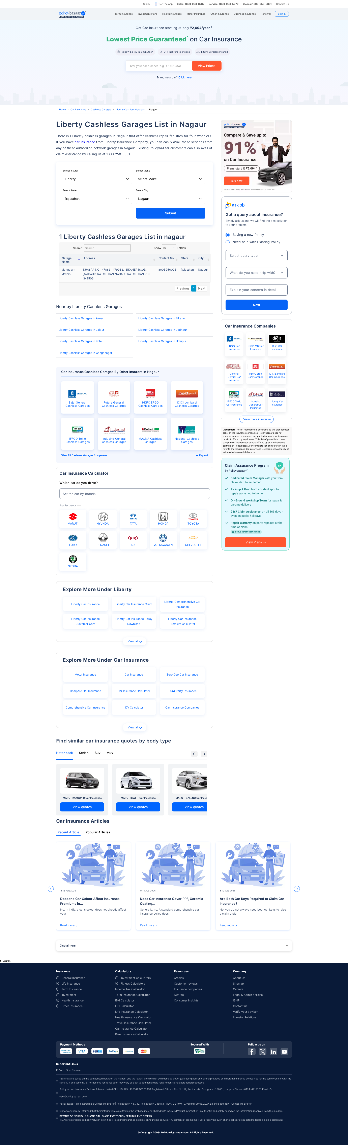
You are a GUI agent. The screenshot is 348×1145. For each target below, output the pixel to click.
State (184, 258)
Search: (78, 248)
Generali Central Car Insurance (234, 377)
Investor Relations (244, 1017)
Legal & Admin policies (248, 994)
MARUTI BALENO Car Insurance (194, 797)
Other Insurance (72, 1006)
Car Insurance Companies (182, 707)
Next (201, 288)
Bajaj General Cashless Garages (77, 404)
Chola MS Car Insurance (255, 347)
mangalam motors (68, 272)
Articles (179, 978)
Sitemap (238, 983)
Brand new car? (174, 77)
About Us (239, 978)
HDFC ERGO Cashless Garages (150, 404)
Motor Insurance (85, 674)
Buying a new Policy (248, 235)
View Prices (206, 66)
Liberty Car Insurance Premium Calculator (182, 621)
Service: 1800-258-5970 (223, 3)
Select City (142, 190)
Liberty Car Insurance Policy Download (133, 621)
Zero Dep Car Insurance (182, 674)
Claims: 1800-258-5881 (257, 3)
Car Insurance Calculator (134, 691)
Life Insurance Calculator (131, 1011)
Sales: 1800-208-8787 (190, 3)
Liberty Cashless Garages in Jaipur (81, 329)
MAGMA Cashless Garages (150, 440)
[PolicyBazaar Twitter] (262, 1051)
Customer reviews (186, 983)
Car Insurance (78, 109)
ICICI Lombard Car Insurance (277, 375)
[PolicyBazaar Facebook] (252, 1051)
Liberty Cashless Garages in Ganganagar (85, 352)
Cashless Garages (101, 109)
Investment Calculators (135, 978)
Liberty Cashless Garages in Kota (80, 341)
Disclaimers (67, 945)
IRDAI (59, 1070)
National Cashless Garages (187, 440)
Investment (68, 994)
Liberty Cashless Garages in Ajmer (80, 318)
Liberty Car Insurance (85, 604)
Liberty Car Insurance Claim (134, 604)
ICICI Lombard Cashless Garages (187, 404)
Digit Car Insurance (277, 347)
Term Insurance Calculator (132, 994)
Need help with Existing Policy (257, 242)
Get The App (165, 3)
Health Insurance (72, 1000)
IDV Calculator (133, 707)
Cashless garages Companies (89, 455)
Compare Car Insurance (85, 691)
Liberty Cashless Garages (130, 109)
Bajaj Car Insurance (234, 347)
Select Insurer (70, 170)
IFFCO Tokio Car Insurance (234, 403)
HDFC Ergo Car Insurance (255, 375)
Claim (146, 3)
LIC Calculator (124, 1006)
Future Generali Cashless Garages (114, 404)
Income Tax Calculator (130, 989)
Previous (183, 288)
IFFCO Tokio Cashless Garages (77, 440)
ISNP (236, 1000)
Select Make (143, 170)
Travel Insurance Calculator (133, 1023)
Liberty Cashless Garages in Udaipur (162, 341)
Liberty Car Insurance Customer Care (85, 621)
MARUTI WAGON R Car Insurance (82, 797)
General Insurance (73, 978)
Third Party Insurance (182, 691)
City (201, 258)
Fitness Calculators (132, 983)
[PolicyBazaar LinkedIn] (273, 1051)
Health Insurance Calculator (133, 1017)
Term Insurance (71, 989)
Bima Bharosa (73, 1070)
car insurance (85, 142)
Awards (179, 994)
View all (133, 641)
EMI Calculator (124, 1000)
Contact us (240, 1006)
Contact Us (282, 3)
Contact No (166, 258)
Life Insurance (70, 983)
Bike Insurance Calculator (132, 1034)
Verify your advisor (245, 1011)
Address (89, 258)
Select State (70, 190)
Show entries (170, 248)
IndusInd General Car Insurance (255, 404)
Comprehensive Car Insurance (85, 707)
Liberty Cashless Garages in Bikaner (162, 318)
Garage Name (66, 259)
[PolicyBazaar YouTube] (284, 1051)
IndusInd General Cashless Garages (114, 440)
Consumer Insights (186, 1000)
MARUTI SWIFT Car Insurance (138, 797)
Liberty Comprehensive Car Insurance (182, 604)
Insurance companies (188, 989)
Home (62, 109)
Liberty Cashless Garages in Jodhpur (162, 329)
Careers (238, 989)
